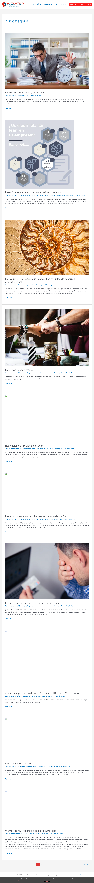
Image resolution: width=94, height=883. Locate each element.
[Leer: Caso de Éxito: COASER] (47, 739)
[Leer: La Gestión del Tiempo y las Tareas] (47, 61)
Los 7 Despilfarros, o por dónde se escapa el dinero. (34, 603)
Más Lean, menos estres (19, 370)
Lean (37, 195)
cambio (21, 834)
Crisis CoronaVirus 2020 (32, 834)
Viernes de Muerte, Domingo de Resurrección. (31, 830)
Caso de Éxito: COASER (18, 763)
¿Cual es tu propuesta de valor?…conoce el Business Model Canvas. (43, 693)
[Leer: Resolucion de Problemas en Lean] (47, 418)
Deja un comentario (11, 95)
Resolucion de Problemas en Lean (24, 445)
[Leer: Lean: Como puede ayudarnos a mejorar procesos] (39, 154)
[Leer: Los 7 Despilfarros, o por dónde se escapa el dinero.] (47, 571)
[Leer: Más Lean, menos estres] (47, 338)
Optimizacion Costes (46, 195)
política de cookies (23, 880)
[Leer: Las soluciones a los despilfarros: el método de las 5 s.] (40, 493)
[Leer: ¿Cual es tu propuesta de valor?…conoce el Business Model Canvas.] (47, 660)
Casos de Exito (24, 766)
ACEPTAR (47, 881)
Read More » (9, 108)
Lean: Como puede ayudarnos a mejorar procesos (33, 192)
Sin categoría (23, 95)
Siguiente (88, 864)
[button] (80, 4)
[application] (51, 4)
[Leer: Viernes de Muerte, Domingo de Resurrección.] (32, 809)
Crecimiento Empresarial (27, 195)
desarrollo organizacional (27, 285)
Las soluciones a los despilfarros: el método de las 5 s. (36, 516)
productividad (58, 195)
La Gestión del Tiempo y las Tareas (25, 92)
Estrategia (39, 696)
